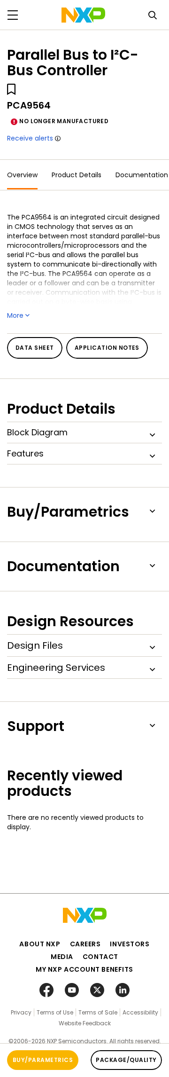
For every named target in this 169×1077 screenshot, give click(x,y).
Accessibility (140, 1012)
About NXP (39, 944)
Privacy (21, 1012)
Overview (22, 175)
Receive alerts (30, 138)
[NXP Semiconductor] (83, 15)
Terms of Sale (97, 1012)
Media (62, 956)
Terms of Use (55, 1012)
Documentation (141, 175)
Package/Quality (126, 1060)
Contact (100, 956)
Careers (85, 944)
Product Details (76, 175)
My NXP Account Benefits (84, 969)
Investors (129, 944)
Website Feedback (85, 1023)
